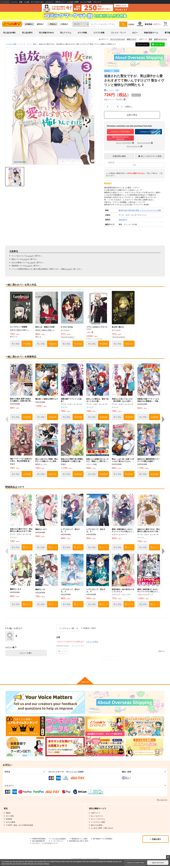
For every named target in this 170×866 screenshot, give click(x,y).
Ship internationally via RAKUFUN (120, 138)
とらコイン (50, 2)
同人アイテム (65, 32)
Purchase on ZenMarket (148, 131)
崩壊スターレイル (160, 39)
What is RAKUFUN (134, 146)
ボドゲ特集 (82, 32)
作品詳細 (27, 343)
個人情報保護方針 (38, 841)
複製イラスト (131, 39)
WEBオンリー (60, 2)
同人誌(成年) (27, 32)
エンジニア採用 (85, 2)
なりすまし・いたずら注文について (45, 843)
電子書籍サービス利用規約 (102, 838)
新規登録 (148, 24)
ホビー (135, 32)
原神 (150, 39)
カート (28, 547)
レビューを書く (26, 652)
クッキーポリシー (57, 841)
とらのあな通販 (10, 44)
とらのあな (5, 2)
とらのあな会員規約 (58, 838)
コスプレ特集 (99, 32)
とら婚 (26, 2)
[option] (53, 106)
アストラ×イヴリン (67, 337)
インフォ (14, 2)
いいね (9, 639)
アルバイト (97, 2)
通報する (161, 651)
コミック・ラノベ (118, 32)
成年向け (40, 24)
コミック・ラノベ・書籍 (27, 44)
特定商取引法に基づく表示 (78, 841)
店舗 (20, 2)
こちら (29, 256)
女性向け (64, 24)
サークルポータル (37, 2)
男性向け (53, 24)
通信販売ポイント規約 (79, 838)
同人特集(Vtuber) (46, 32)
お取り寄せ (132, 114)
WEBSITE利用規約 (39, 838)
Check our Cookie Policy (135, 862)
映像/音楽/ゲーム (151, 32)
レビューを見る (92, 641)
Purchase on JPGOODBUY (120, 131)
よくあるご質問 (72, 2)
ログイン (157, 24)
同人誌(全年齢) (9, 32)
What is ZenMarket (144, 143)
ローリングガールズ (117, 39)
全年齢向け (29, 24)
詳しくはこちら (162, 799)
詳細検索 (131, 24)
